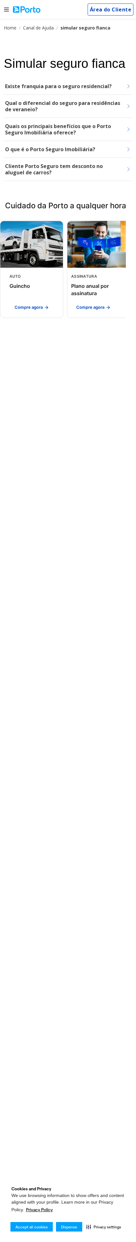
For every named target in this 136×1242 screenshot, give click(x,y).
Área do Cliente (110, 9)
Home (10, 28)
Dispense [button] (69, 1227)
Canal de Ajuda (38, 28)
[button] (103, 1227)
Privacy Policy (39, 1209)
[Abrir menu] (6, 10)
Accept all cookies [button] (31, 1227)
